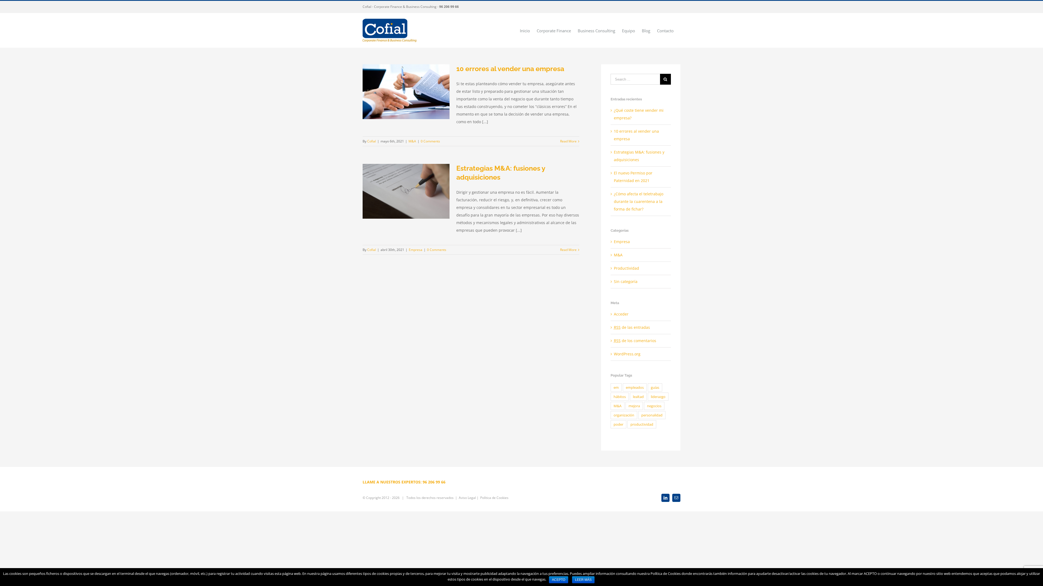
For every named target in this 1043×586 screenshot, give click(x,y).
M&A (412, 141)
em (616, 387)
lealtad (638, 396)
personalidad (651, 415)
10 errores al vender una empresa (510, 69)
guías (655, 387)
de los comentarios (635, 340)
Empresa (415, 249)
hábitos (620, 396)
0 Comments (430, 141)
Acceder (621, 314)
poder (618, 424)
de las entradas (632, 327)
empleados (635, 387)
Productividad (626, 268)
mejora (634, 405)
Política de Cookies (494, 497)
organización (624, 415)
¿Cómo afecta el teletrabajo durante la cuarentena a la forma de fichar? (638, 201)
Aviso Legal (467, 497)
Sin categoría (625, 281)
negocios (654, 405)
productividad (641, 424)
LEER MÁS (583, 580)
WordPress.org (627, 353)
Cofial (371, 141)
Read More (568, 141)
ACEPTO (558, 580)
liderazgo (658, 396)
